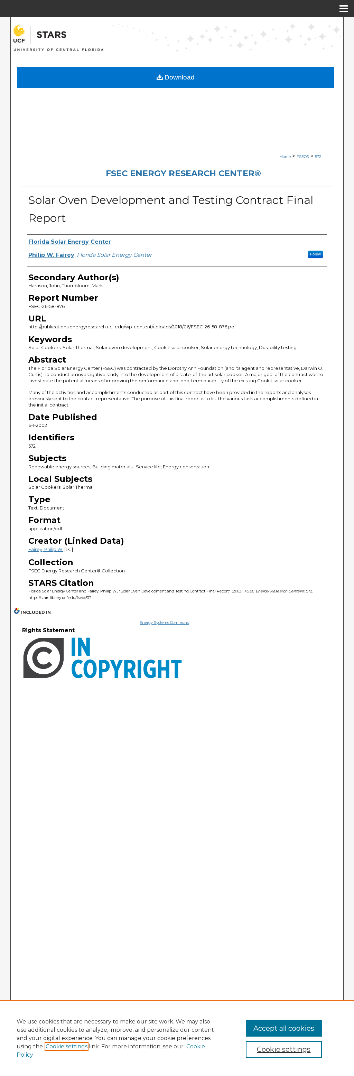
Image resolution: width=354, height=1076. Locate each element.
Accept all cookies (283, 1028)
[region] (177, 1038)
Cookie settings (66, 1046)
